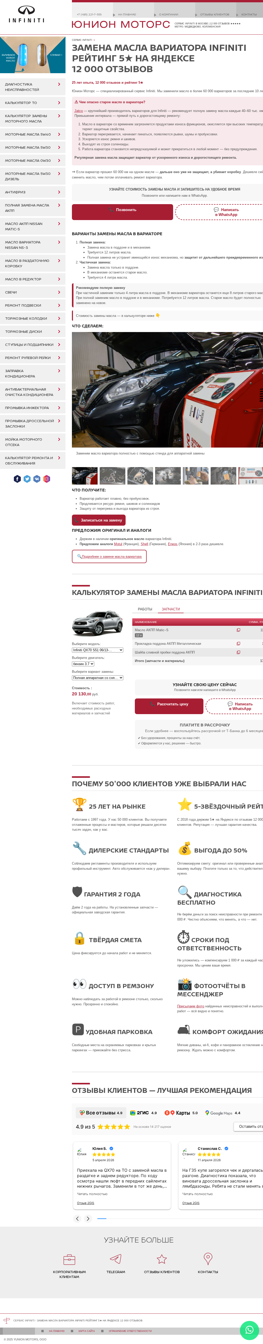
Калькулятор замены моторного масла (26, 118)
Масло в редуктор (23, 279)
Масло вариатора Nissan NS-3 (22, 245)
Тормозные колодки (26, 318)
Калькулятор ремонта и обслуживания (29, 460)
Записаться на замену (97, 520)
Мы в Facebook (17, 479)
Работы (145, 609)
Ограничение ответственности (130, 1331)
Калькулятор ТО (21, 102)
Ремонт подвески (23, 305)
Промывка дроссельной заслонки (29, 423)
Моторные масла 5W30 (28, 147)
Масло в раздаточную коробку (27, 263)
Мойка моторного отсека (23, 442)
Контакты (249, 14)
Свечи (11, 292)
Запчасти (171, 609)
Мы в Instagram (46, 479)
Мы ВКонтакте (36, 479)
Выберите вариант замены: (93, 672)
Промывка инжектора (27, 407)
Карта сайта (87, 1331)
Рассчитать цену (169, 704)
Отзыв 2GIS (85, 1203)
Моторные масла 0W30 (28, 160)
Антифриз (15, 192)
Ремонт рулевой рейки (28, 357)
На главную (127, 14)
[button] (77, 1219)
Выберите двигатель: (88, 658)
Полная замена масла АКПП (27, 208)
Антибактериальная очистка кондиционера (29, 392)
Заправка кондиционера (20, 373)
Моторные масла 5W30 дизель (28, 176)
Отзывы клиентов (214, 14)
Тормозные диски (23, 331)
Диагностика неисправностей (22, 87)
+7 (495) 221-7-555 (89, 14)
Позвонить (122, 209)
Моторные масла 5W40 (28, 134)
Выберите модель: (86, 644)
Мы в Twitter (27, 479)
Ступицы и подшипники (29, 344)
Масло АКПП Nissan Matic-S (23, 226)
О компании (168, 14)
